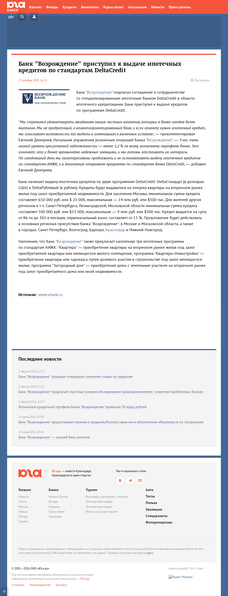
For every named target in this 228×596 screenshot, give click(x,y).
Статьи (22, 502)
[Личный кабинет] (34, 17)
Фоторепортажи (159, 522)
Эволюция (154, 509)
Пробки (23, 521)
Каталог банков (58, 497)
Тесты (150, 496)
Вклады (52, 7)
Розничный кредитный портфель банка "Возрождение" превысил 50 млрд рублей (82, 407)
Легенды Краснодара (99, 502)
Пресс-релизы (180, 7)
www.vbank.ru (50, 294)
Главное (24, 489)
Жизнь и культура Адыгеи (102, 512)
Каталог (35, 7)
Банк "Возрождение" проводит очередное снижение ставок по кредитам (75, 376)
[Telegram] (130, 480)
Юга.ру (56, 471)
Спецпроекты (156, 516)
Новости (157, 7)
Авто (149, 490)
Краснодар (115, 229)
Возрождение (99, 92)
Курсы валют (113, 7)
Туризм (91, 489)
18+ (11, 17)
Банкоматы (90, 7)
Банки (54, 489)
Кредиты (70, 7)
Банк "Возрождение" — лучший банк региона (54, 437)
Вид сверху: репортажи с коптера (107, 497)
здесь (149, 553)
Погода (23, 516)
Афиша (22, 512)
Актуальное (137, 7)
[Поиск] (22, 17)
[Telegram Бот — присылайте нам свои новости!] (140, 480)
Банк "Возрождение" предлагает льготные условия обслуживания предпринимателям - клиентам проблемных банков (110, 391)
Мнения (23, 507)
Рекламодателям (40, 585)
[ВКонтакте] (120, 480)
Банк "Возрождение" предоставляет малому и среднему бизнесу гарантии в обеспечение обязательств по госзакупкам (111, 422)
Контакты (61, 585)
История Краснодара (99, 507)
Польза (151, 503)
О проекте (18, 585)
